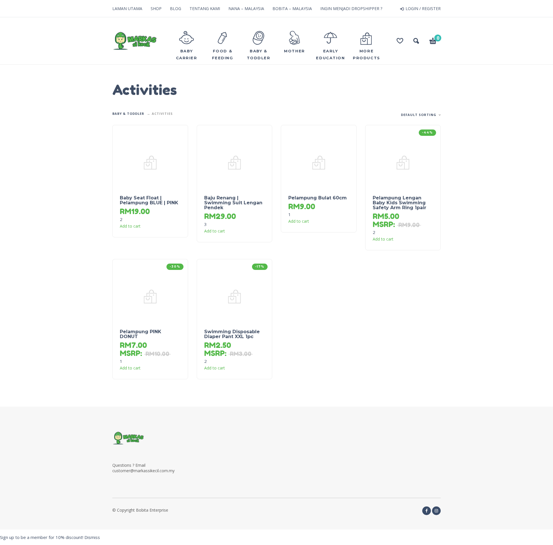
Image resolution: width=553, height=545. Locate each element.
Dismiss (92, 537)
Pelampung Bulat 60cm (317, 198)
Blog (175, 8)
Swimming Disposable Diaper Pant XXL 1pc (232, 334)
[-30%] (150, 296)
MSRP (383, 224)
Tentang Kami (205, 8)
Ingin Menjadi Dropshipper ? (351, 8)
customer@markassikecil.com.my (143, 470)
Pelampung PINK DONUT (140, 334)
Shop (156, 8)
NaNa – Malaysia (246, 8)
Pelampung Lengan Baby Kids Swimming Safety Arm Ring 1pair (399, 202)
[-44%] (403, 162)
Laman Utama (127, 8)
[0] (432, 42)
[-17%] (234, 296)
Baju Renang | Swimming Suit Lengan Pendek (233, 202)
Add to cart (130, 226)
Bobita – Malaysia (292, 8)
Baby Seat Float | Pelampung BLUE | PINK (149, 200)
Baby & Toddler (128, 113)
